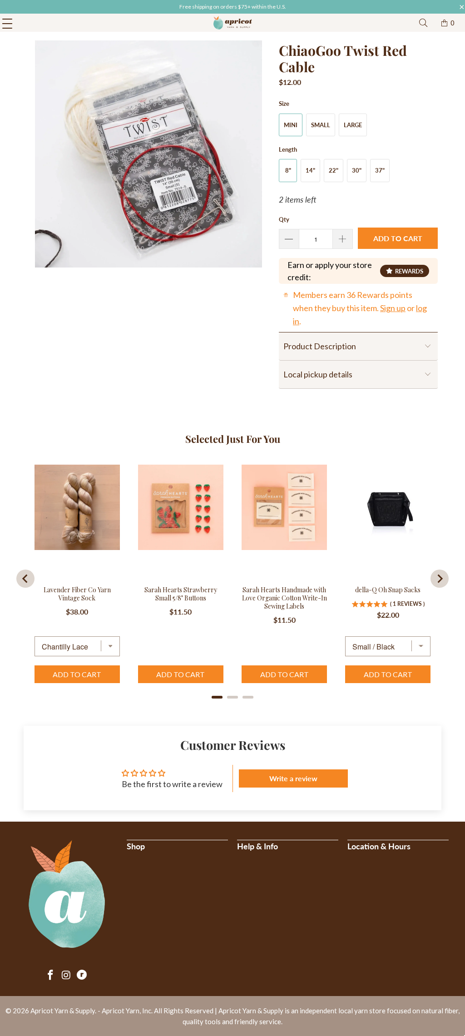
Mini (290, 125)
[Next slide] (439, 579)
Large (353, 125)
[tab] (217, 697)
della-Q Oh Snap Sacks (387, 590)
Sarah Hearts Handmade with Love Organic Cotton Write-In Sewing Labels (284, 598)
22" (333, 170)
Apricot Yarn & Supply (62, 1010)
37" (380, 170)
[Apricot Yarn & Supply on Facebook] (51, 975)
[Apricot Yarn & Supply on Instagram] (66, 975)
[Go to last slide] (25, 579)
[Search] (423, 23)
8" (288, 170)
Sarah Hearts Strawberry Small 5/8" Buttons (180, 594)
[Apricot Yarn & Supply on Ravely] (82, 975)
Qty (284, 219)
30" (356, 170)
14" (310, 170)
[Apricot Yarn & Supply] (232, 23)
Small (320, 125)
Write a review (293, 778)
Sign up (393, 308)
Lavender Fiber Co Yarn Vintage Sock (77, 594)
